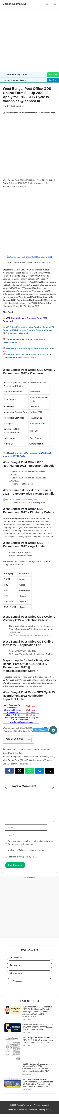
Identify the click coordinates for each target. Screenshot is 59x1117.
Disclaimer (32, 1110)
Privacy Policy (45, 1110)
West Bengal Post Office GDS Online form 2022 (24, 760)
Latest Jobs (11, 749)
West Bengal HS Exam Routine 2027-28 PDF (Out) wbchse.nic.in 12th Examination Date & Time (37, 1040)
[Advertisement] (29, 41)
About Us (12, 1110)
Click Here (30, 712)
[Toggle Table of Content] (27, 739)
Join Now (53, 74)
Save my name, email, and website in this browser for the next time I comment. (30, 842)
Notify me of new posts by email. (22, 857)
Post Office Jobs (38, 423)
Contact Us (22, 1110)
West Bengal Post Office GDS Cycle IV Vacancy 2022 (30, 756)
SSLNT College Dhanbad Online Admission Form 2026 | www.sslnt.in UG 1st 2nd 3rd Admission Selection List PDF (37, 1067)
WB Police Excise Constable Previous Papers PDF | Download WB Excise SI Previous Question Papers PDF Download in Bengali (29, 330)
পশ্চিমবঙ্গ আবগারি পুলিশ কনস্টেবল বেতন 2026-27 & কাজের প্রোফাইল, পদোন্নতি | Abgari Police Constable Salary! (38, 1027)
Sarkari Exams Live (14, 3)
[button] (47, 4)
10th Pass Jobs (25, 749)
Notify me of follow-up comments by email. (27, 850)
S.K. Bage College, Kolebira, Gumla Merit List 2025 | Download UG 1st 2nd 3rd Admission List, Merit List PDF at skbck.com (37, 1083)
